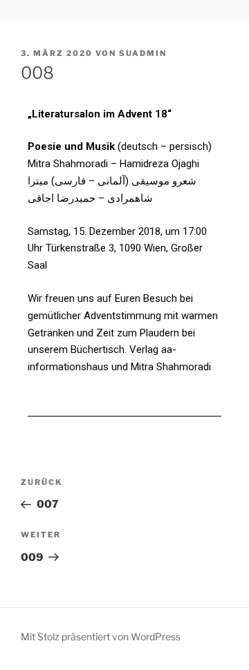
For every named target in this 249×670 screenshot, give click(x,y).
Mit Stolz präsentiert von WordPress (101, 636)
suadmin (143, 53)
